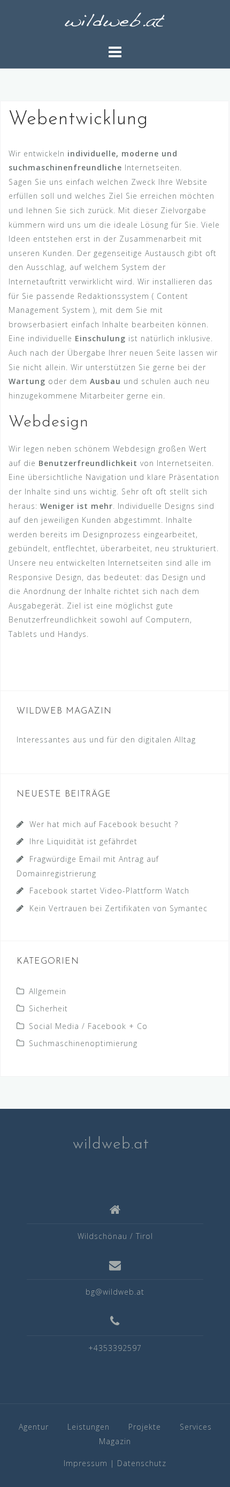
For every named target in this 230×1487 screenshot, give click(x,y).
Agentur (34, 1427)
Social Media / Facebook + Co (88, 1026)
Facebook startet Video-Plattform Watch (109, 890)
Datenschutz (141, 1463)
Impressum (86, 1463)
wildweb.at (111, 1144)
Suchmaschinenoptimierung (83, 1043)
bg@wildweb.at (115, 1292)
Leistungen (88, 1427)
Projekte (144, 1427)
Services (196, 1427)
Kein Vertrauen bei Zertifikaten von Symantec (118, 908)
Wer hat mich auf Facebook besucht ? (103, 824)
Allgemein (47, 991)
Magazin (115, 1441)
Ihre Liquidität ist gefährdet (83, 841)
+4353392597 (115, 1348)
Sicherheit (48, 1008)
